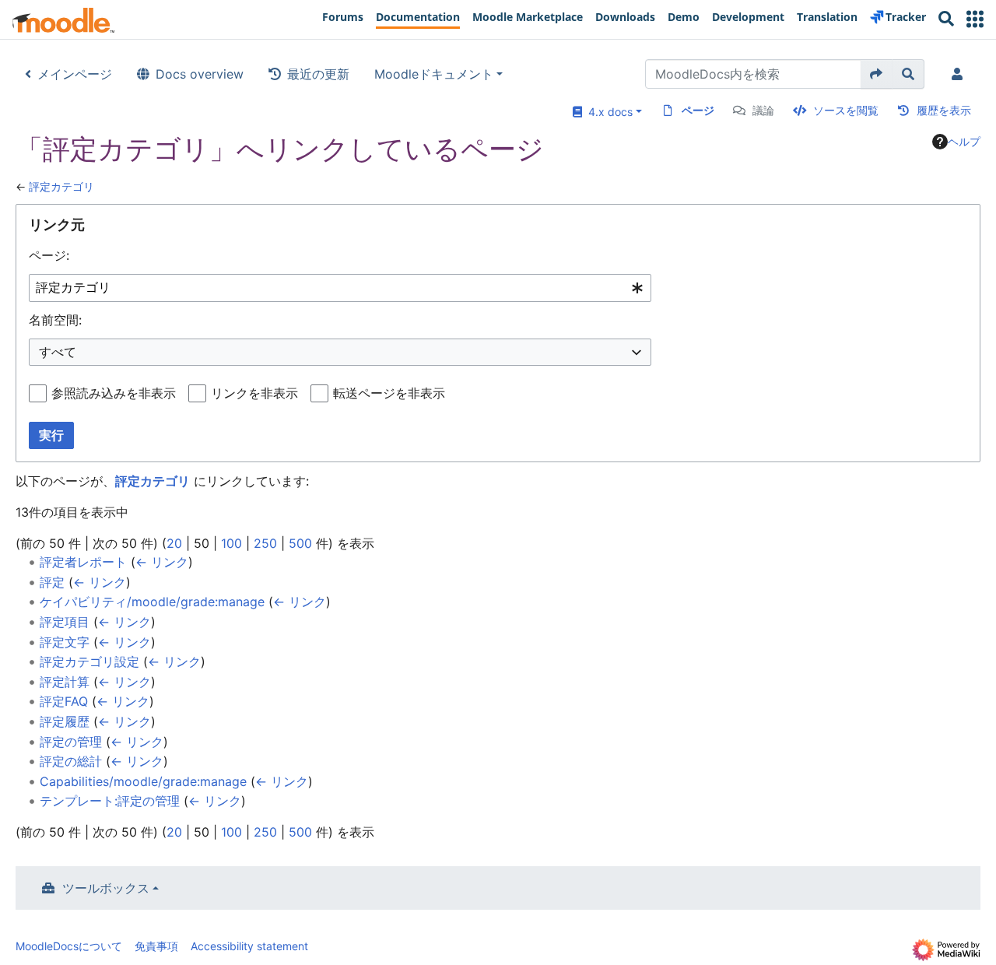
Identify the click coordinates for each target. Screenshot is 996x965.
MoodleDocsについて (69, 946)
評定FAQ (64, 701)
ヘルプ (964, 141)
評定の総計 (71, 761)
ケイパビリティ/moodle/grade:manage (152, 601)
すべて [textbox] (57, 352)
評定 (52, 582)
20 (174, 543)
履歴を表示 (944, 110)
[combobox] (340, 288)
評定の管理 (71, 741)
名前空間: (55, 320)
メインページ (74, 74)
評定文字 (64, 642)
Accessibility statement (249, 946)
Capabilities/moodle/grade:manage (143, 781)
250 (265, 543)
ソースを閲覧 (846, 110)
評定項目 (64, 622)
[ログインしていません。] (960, 73)
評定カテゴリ (61, 186)
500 (300, 543)
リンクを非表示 (254, 393)
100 (231, 543)
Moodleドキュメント (433, 74)
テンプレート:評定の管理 (110, 801)
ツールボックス (105, 888)
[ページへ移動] (877, 74)
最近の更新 (318, 74)
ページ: (49, 255)
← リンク (161, 562)
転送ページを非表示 (389, 393)
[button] (975, 19)
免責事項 (156, 946)
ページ (698, 110)
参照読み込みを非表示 (113, 393)
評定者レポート (83, 562)
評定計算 (64, 682)
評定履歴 (64, 721)
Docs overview (200, 74)
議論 (763, 110)
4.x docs (607, 111)
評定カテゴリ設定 (89, 661)
